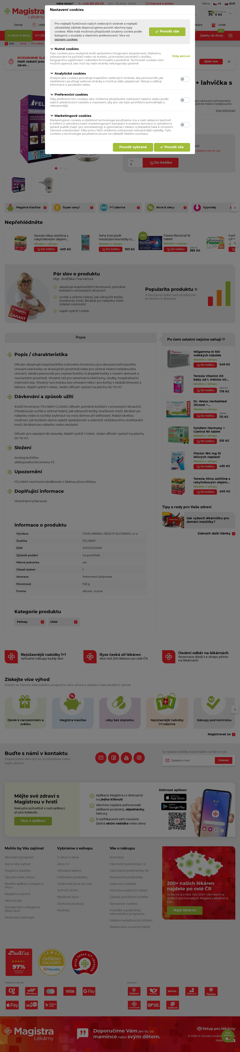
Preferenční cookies (71, 94)
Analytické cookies (70, 73)
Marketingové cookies (73, 115)
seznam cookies (66, 39)
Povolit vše (169, 31)
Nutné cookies (67, 49)
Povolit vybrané (133, 147)
